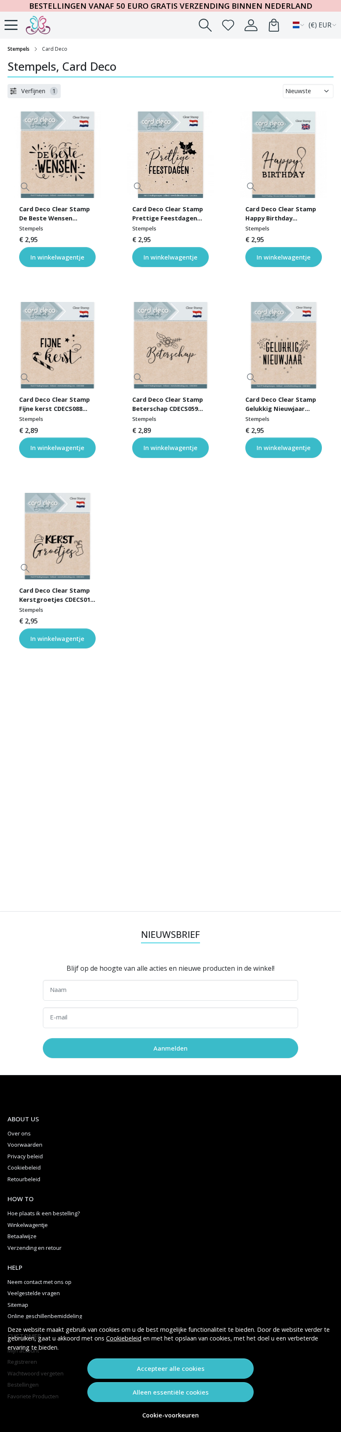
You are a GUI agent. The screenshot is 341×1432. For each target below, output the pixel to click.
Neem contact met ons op (39, 1282)
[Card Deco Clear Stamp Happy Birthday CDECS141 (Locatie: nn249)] (283, 154)
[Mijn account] (251, 25)
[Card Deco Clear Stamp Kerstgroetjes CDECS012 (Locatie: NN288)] (57, 536)
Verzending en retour (34, 1247)
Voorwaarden (24, 1144)
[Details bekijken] (25, 187)
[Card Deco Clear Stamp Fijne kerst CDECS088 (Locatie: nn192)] (57, 345)
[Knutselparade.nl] (52, 25)
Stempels (18, 48)
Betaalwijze (22, 1236)
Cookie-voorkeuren (170, 1415)
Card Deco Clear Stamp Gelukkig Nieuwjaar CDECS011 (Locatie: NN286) (280, 405)
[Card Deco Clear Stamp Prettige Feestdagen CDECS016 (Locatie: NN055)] (170, 154)
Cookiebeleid (123, 1338)
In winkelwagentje (57, 257)
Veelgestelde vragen (33, 1293)
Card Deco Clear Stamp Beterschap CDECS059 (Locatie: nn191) (167, 405)
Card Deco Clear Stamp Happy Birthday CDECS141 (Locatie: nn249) (280, 215)
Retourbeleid (23, 1179)
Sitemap (17, 1304)
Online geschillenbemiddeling (44, 1316)
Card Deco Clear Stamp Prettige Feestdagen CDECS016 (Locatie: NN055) (167, 215)
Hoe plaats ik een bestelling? (43, 1213)
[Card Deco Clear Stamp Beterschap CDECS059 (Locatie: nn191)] (170, 345)
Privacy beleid (25, 1156)
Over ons (19, 1133)
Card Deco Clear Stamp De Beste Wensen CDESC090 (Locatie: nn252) (54, 215)
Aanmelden (170, 1048)
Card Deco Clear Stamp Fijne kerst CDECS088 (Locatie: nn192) (54, 405)
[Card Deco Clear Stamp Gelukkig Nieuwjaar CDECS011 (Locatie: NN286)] (283, 345)
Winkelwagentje (27, 1225)
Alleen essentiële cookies (171, 1392)
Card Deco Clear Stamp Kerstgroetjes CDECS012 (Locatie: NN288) (56, 596)
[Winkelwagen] (273, 25)
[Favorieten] (228, 25)
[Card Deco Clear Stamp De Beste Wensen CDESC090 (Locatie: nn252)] (57, 154)
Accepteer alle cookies (171, 1368)
